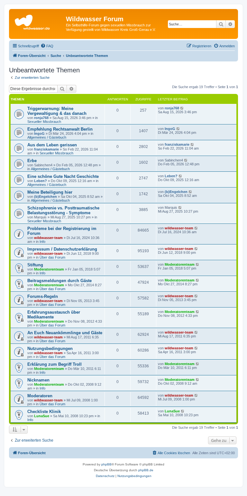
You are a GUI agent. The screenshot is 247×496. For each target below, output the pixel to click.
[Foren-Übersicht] (38, 21)
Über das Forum (52, 257)
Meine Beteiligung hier (49, 192)
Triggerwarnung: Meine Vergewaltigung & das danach (57, 111)
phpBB (106, 464)
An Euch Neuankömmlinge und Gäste (64, 332)
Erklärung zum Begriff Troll (54, 364)
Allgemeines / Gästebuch (46, 137)
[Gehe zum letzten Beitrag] (182, 108)
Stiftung (35, 264)
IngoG (39, 133)
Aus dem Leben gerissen (52, 144)
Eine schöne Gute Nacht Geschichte (63, 176)
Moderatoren (39, 395)
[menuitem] (47, 46)
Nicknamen (38, 380)
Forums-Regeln (42, 296)
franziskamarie (46, 149)
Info (42, 241)
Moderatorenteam (49, 269)
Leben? (40, 181)
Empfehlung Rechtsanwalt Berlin (60, 129)
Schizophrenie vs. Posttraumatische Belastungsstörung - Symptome (63, 210)
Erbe (32, 160)
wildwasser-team (48, 238)
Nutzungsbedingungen (50, 348)
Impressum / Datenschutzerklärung (62, 249)
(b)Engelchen (45, 196)
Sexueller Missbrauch (44, 122)
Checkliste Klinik (44, 411)
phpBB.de (145, 470)
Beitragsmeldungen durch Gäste (59, 280)
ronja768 (41, 118)
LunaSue (41, 416)
